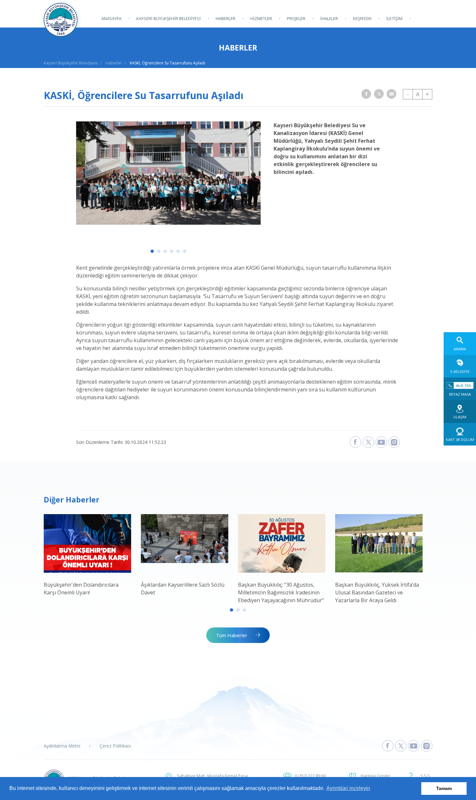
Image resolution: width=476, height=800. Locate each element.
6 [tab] (184, 251)
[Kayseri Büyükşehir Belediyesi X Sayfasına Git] (400, 745)
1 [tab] (152, 251)
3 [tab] (165, 251)
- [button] (408, 94)
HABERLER (225, 18)
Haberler (114, 63)
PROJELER (296, 18)
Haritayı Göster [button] (376, 776)
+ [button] (427, 94)
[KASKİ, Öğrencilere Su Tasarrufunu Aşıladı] (168, 222)
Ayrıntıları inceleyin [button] (348, 788)
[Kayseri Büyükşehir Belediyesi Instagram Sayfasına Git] (426, 745)
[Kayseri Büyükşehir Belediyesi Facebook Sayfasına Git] (387, 745)
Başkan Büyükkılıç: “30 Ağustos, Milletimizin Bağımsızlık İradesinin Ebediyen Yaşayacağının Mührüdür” (281, 592)
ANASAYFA (111, 18)
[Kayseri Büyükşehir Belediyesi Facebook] (355, 442)
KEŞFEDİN (362, 18)
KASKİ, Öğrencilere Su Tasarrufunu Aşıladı (167, 63)
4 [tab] (171, 251)
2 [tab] (158, 251)
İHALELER (329, 18)
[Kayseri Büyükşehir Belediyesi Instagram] (394, 442)
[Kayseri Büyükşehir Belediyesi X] (368, 442)
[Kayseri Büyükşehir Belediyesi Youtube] (381, 442)
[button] (366, 94)
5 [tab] (178, 251)
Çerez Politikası (115, 746)
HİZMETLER (261, 18)
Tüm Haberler (231, 635)
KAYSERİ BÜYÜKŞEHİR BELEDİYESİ (168, 18)
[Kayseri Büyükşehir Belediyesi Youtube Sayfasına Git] (413, 745)
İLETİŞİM (394, 18)
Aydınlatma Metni (62, 746)
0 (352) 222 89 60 (310, 776)
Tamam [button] (444, 788)
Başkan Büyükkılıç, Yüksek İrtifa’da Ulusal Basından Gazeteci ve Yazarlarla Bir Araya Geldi (377, 592)
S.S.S (425, 776)
